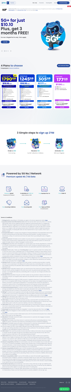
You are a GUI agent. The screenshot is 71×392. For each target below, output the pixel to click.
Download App (63, 2)
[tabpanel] (35, 95)
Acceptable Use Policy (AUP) (22, 384)
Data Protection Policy (12, 382)
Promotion (41, 2)
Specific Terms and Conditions (7, 384)
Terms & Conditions (10, 68)
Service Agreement (32, 382)
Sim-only (35, 2)
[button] (2, 51)
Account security (22, 382)
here (37, 10)
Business (12, 2)
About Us (56, 2)
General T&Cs (32, 384)
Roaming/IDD (49, 2)
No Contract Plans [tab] (63, 65)
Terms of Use (3, 382)
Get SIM (5, 42)
